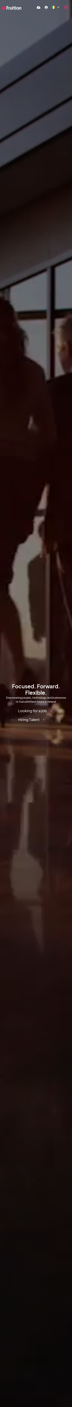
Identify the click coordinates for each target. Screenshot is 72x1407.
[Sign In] (46, 7)
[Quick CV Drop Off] (39, 7)
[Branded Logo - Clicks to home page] (11, 8)
